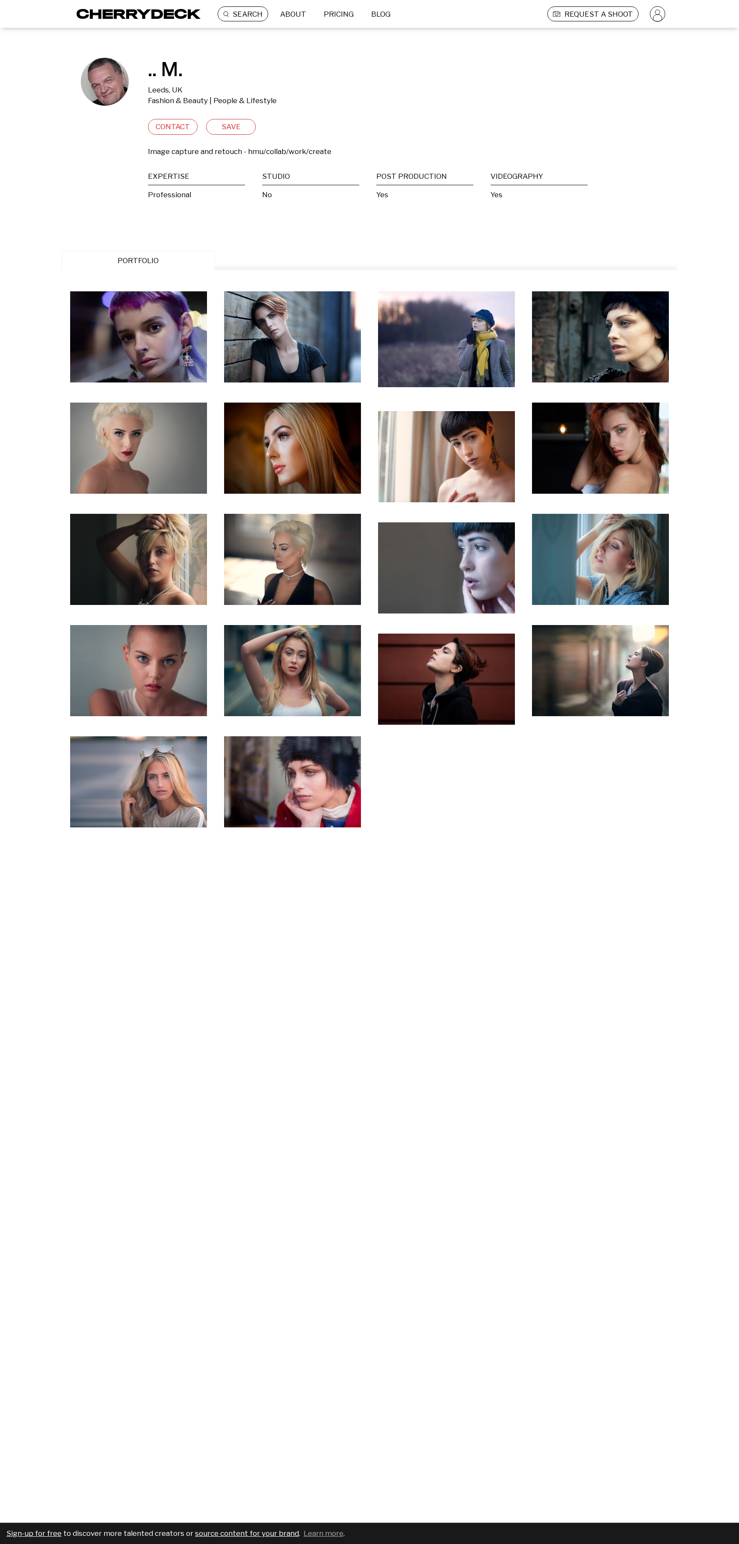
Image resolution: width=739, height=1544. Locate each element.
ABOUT (293, 14)
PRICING (339, 14)
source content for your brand (247, 1533)
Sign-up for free (34, 1533)
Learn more (323, 1533)
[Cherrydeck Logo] (135, 14)
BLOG (380, 14)
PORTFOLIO (138, 260)
